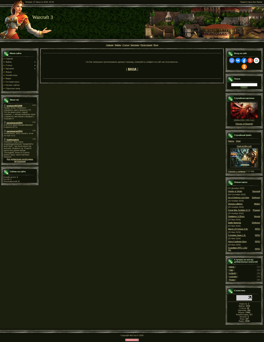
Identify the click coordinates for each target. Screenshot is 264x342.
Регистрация (146, 45)
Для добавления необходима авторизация (20, 160)
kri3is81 (232, 273)
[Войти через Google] (256, 60)
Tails (231, 270)
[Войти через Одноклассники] (244, 66)
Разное (256, 210)
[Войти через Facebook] (244, 60)
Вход (156, 45)
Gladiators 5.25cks (236, 216)
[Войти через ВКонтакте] (238, 60)
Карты (231, 141)
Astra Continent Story (237, 241)
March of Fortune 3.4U (238, 229)
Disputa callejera (235, 204)
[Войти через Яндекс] (250, 60)
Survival (256, 191)
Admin (231, 267)
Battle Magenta (234, 223)
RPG (257, 229)
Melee (257, 204)
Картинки (135, 45)
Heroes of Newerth (244, 124)
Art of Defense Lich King (238, 197)
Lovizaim (233, 276)
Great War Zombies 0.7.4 (239, 210)
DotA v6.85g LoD (244, 146)
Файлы (118, 45)
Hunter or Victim (235, 191)
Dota (238, 141)
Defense (256, 197)
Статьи (126, 45)
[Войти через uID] (232, 60)
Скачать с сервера (236, 171)
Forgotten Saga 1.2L (237, 235)
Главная (109, 45)
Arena (257, 216)
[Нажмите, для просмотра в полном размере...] (244, 166)
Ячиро (232, 280)
